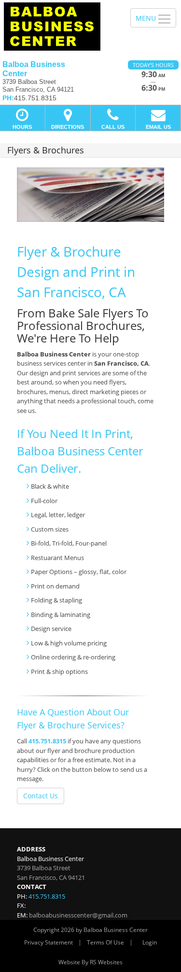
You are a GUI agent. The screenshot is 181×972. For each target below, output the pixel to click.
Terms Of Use (105, 942)
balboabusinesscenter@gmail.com (78, 915)
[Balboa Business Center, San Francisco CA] (60, 26)
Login (149, 942)
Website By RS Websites (90, 962)
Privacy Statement (48, 942)
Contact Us (40, 795)
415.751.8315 (47, 741)
